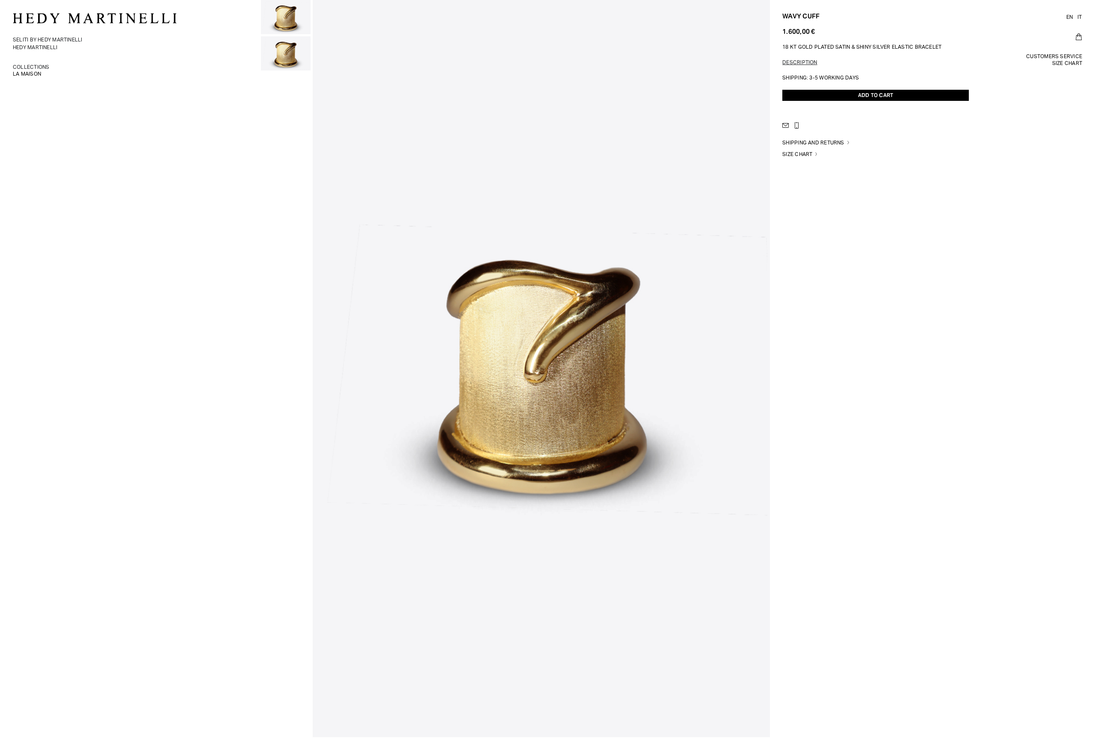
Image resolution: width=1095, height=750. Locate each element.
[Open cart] (1078, 36)
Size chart (797, 154)
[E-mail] (787, 125)
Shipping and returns (813, 142)
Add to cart (875, 95)
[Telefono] (798, 125)
